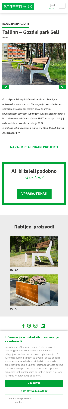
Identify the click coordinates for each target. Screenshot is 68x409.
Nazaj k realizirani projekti (34, 147)
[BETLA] (34, 255)
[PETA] (34, 293)
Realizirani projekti (15, 24)
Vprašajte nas (34, 193)
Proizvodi (52, 9)
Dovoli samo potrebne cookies (19, 401)
